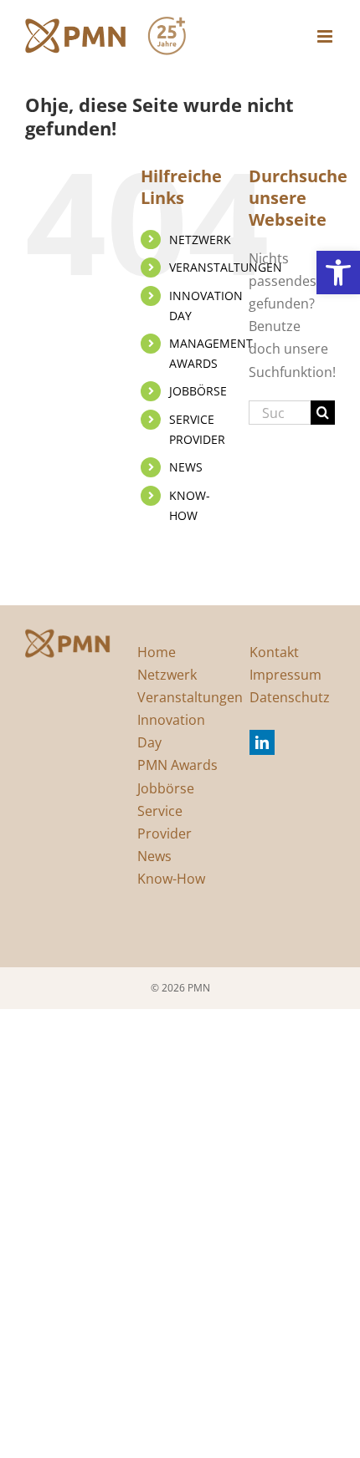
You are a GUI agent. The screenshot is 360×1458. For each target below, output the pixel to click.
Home (156, 652)
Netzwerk (167, 674)
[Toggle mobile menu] (326, 36)
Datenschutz (289, 697)
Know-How (171, 878)
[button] (338, 272)
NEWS (186, 467)
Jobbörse (165, 788)
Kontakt (274, 652)
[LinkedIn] (262, 742)
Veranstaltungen (190, 697)
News (154, 856)
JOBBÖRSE (198, 391)
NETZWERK (200, 239)
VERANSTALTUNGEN (225, 267)
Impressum (285, 674)
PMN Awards (177, 765)
